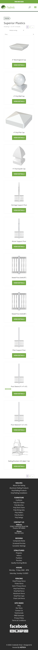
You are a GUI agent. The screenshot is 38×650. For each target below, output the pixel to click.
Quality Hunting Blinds (19, 563)
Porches (19, 560)
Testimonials (19, 613)
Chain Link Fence (19, 598)
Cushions (19, 500)
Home (7, 18)
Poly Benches (19, 505)
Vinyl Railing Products (19, 490)
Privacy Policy (19, 618)
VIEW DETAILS (19, 65)
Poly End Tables (19, 503)
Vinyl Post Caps (19, 596)
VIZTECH (23, 647)
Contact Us (19, 611)
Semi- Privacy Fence (19, 586)
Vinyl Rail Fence (19, 591)
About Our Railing (19, 485)
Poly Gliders (19, 513)
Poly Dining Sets (19, 510)
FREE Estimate (19, 616)
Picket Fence (19, 584)
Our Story (19, 608)
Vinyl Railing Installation (19, 493)
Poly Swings (19, 517)
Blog (19, 606)
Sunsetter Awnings (19, 546)
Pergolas (19, 553)
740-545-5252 (19, 2)
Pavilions (19, 558)
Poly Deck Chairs (19, 508)
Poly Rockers (19, 515)
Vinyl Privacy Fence (19, 581)
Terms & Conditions (19, 620)
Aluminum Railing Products (19, 488)
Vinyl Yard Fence (19, 589)
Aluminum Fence (19, 593)
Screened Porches (19, 543)
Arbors (19, 555)
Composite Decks (19, 541)
